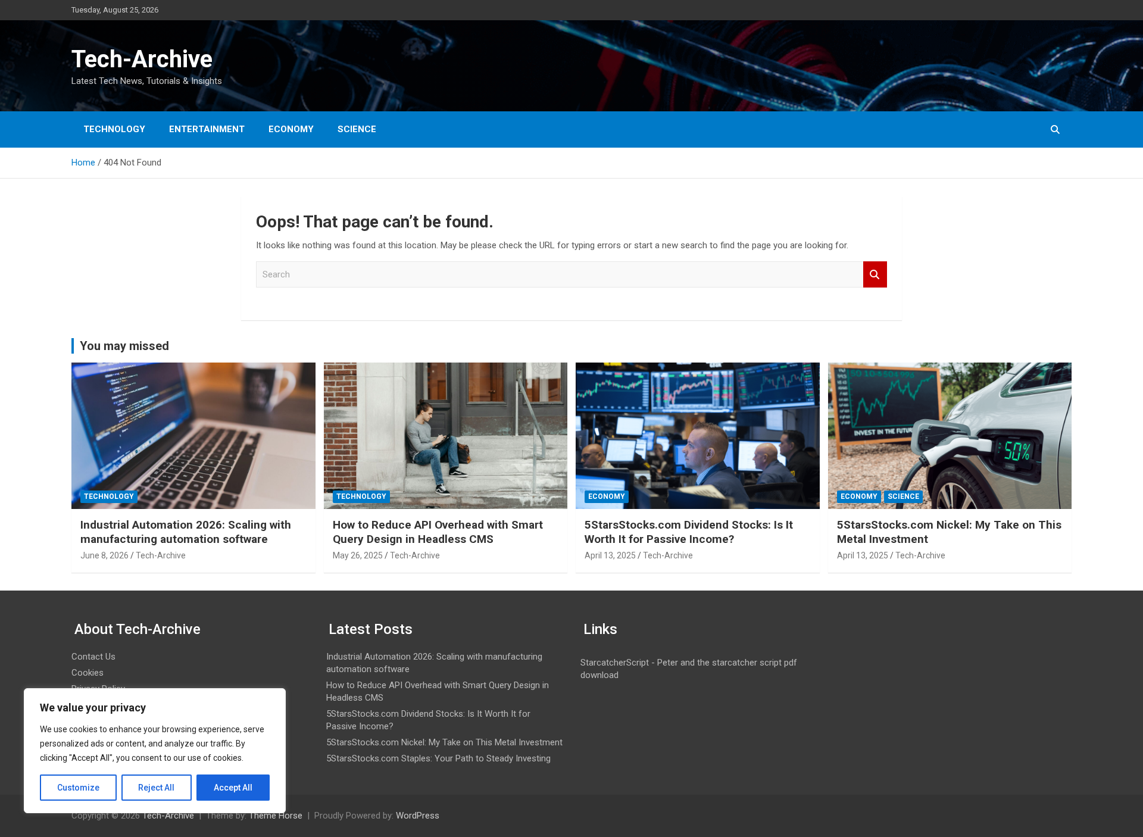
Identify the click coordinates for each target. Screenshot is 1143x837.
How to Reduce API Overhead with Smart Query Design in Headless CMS (438, 532)
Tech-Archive (142, 59)
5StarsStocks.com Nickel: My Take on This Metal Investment (444, 742)
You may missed (124, 346)
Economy (291, 129)
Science (357, 129)
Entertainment (207, 129)
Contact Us (93, 656)
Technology (114, 129)
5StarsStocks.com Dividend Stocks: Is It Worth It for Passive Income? (689, 532)
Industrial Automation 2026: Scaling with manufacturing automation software (185, 532)
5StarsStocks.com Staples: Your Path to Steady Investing (438, 758)
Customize (78, 787)
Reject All (156, 787)
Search (875, 274)
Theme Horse (275, 815)
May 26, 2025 (358, 555)
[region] (155, 750)
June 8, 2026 (104, 555)
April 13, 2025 (610, 555)
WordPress (417, 815)
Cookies (87, 672)
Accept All (233, 787)
